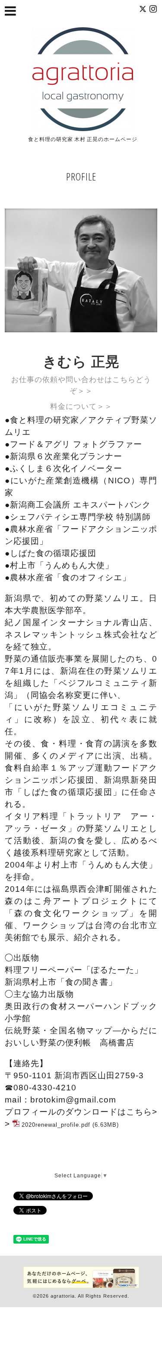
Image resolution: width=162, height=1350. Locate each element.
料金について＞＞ (81, 406)
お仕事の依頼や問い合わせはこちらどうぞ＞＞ (81, 385)
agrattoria (63, 1296)
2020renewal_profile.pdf (56, 1125)
